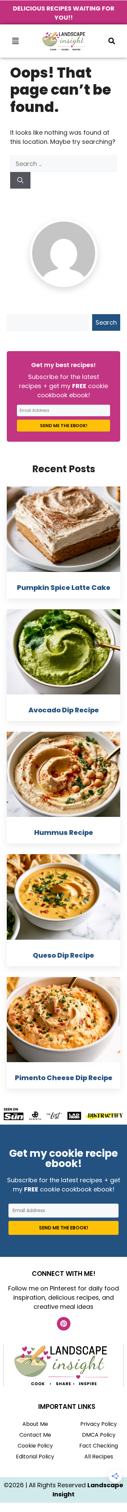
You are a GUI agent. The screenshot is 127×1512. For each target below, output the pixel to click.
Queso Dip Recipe (63, 955)
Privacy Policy (98, 1424)
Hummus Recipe (63, 832)
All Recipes (98, 1456)
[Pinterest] (63, 1324)
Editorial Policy (35, 1456)
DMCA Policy (98, 1435)
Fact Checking (98, 1446)
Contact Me (35, 1435)
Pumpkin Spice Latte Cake (63, 587)
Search (106, 322)
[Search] (20, 180)
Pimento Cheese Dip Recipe (63, 1078)
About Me (35, 1424)
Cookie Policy (35, 1446)
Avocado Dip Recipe (63, 710)
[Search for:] (63, 163)
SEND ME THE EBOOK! (63, 425)
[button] (15, 41)
